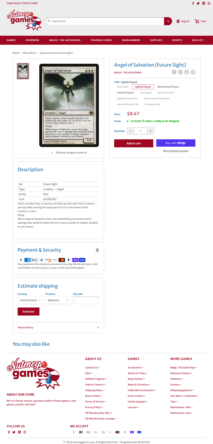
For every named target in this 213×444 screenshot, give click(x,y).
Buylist (198, 40)
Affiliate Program (95, 378)
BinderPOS (144, 442)
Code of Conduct (94, 384)
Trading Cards (102, 40)
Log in (185, 21)
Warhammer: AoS (180, 412)
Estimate (28, 311)
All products (29, 52)
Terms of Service (94, 401)
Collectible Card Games (141, 390)
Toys (173, 401)
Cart (203, 21)
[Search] (168, 21)
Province (50, 294)
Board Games (135, 378)
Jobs (87, 373)
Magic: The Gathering (65, 40)
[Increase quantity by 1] (150, 130)
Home (15, 52)
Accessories (134, 367)
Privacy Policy (93, 407)
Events (178, 40)
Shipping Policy (93, 390)
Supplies (157, 40)
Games (12, 40)
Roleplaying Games (181, 390)
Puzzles (174, 384)
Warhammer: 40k (180, 407)
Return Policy (92, 395)
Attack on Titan (136, 373)
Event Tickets (135, 395)
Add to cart (134, 143)
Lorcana (132, 407)
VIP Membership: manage (99, 418)
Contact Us (91, 367)
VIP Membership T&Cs (97, 412)
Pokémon (33, 40)
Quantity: (119, 130)
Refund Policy (25, 327)
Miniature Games (180, 373)
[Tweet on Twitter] (186, 72)
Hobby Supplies (136, 401)
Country (22, 294)
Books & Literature (138, 384)
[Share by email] (193, 72)
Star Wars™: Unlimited (183, 395)
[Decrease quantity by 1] (130, 130)
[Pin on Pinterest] (180, 72)
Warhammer (131, 40)
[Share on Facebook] (174, 72)
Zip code (78, 294)
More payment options (176, 150)
